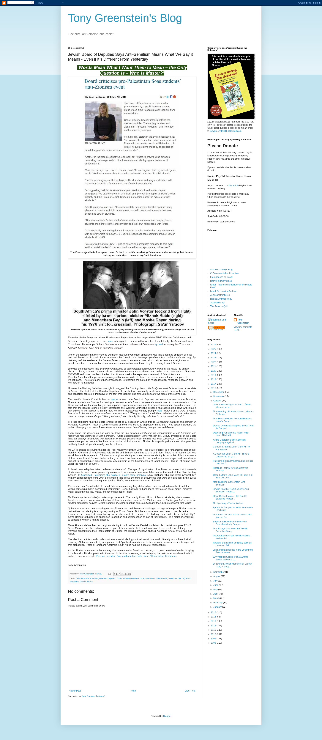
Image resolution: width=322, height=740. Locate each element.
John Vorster (161, 578)
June (216, 585)
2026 (214, 344)
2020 (214, 371)
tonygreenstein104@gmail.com (226, 131)
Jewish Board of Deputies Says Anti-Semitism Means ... (231, 490)
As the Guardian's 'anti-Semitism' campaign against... (229, 441)
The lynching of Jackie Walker (228, 503)
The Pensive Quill (219, 306)
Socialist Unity (217, 302)
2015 (214, 612)
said (159, 410)
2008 (214, 643)
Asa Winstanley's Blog (221, 269)
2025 (214, 349)
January (217, 607)
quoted (159, 344)
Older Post (190, 690)
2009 (214, 638)
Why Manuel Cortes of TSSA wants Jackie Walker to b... (230, 558)
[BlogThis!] (119, 574)
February (218, 602)
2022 (214, 362)
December (219, 392)
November (219, 396)
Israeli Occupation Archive (223, 291)
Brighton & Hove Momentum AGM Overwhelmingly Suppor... (230, 523)
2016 (214, 388)
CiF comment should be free (224, 273)
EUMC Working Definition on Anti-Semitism (136, 578)
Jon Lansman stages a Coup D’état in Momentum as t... (232, 406)
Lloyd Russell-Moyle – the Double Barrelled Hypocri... (230, 497)
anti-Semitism (83, 578)
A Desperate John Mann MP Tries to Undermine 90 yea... (231, 455)
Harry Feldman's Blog (221, 281)
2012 (214, 625)
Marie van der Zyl (176, 578)
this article (233, 185)
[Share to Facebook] (126, 574)
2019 (214, 375)
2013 (214, 621)
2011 (214, 630)
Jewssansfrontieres (220, 295)
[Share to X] (122, 574)
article (114, 399)
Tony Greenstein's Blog (125, 18)
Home (133, 690)
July (215, 580)
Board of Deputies (107, 578)
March (216, 598)
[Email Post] (109, 574)
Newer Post (75, 690)
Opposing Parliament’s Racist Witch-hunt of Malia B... (231, 434)
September (219, 572)
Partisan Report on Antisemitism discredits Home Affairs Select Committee (136, 556)
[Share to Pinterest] (129, 574)
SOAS (90, 581)
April (216, 594)
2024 (214, 353)
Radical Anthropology (221, 299)
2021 (214, 366)
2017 (214, 384)
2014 (214, 616)
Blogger (167, 716)
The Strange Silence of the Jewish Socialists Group (230, 529)
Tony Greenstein (243, 321)
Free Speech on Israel (221, 277)
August (217, 576)
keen (110, 341)
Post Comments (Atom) (93, 696)
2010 (214, 634)
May (215, 589)
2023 (214, 357)
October (217, 400)
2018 (214, 379)
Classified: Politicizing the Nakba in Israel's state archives (113, 475)
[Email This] (115, 574)
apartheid (94, 578)
